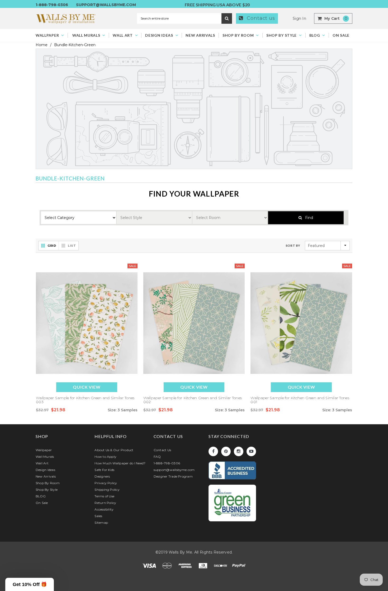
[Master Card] (167, 565)
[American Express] (185, 565)
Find (307, 217)
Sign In (299, 18)
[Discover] (221, 565)
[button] (29, 584)
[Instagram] (238, 451)
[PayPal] (239, 565)
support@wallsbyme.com (106, 4)
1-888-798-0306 (52, 4)
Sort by (293, 245)
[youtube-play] (251, 451)
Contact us (260, 18)
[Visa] (149, 565)
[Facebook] (213, 451)
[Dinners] (203, 565)
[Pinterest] (226, 451)
